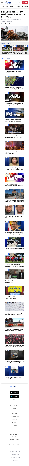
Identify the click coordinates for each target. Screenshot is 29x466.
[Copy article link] (9, 23)
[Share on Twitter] (7, 23)
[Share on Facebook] (5, 23)
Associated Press (5, 19)
